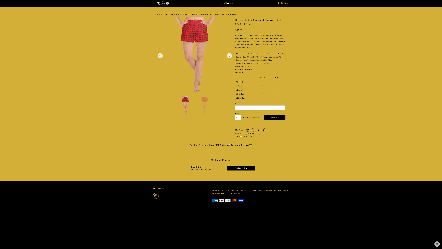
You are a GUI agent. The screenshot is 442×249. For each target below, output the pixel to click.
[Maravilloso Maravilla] (163, 3)
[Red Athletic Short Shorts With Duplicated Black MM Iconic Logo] (195, 55)
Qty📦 (237, 113)
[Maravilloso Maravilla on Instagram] (156, 196)
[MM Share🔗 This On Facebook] (253, 130)
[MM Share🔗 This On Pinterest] (258, 130)
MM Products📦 (255, 134)
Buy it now (275, 117)
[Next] (229, 55)
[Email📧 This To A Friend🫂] (263, 130)
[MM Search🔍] (282, 3)
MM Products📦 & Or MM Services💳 (177, 14)
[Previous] (160, 55)
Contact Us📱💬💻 (224, 3)
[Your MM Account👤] (278, 3)
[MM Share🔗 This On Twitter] (248, 130)
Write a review (241, 168)
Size (236, 104)
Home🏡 (159, 14)
